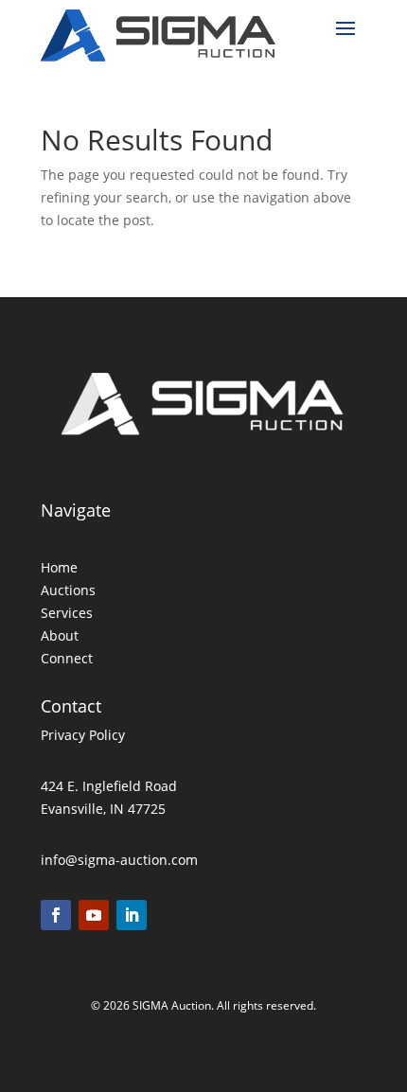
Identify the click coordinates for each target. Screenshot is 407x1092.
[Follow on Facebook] (56, 915)
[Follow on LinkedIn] (131, 915)
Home (59, 567)
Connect (67, 658)
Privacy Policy (83, 735)
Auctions (68, 590)
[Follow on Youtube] (94, 915)
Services (67, 613)
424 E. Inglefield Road (109, 786)
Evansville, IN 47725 (103, 809)
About (60, 635)
